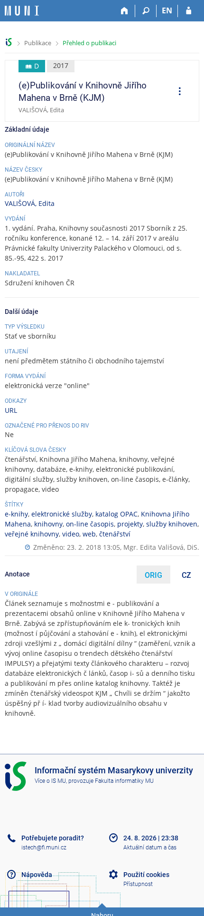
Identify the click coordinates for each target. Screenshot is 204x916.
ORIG (153, 575)
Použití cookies (146, 874)
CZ (186, 575)
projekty (130, 523)
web (89, 533)
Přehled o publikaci (89, 43)
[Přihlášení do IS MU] (188, 11)
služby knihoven (171, 523)
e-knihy (16, 513)
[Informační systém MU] (9, 42)
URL (11, 410)
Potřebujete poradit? (52, 838)
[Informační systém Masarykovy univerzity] (22, 10)
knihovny (48, 523)
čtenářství (114, 533)
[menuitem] (176, 92)
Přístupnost (138, 884)
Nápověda (36, 874)
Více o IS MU (50, 781)
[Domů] (124, 11)
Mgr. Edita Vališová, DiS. (161, 547)
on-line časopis (90, 523)
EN (167, 10)
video (70, 533)
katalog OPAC (116, 513)
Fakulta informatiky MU (124, 781)
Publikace (37, 43)
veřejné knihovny (32, 533)
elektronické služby (61, 513)
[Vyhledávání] (146, 11)
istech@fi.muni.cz (43, 847)
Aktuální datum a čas (149, 847)
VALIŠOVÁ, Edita (30, 203)
